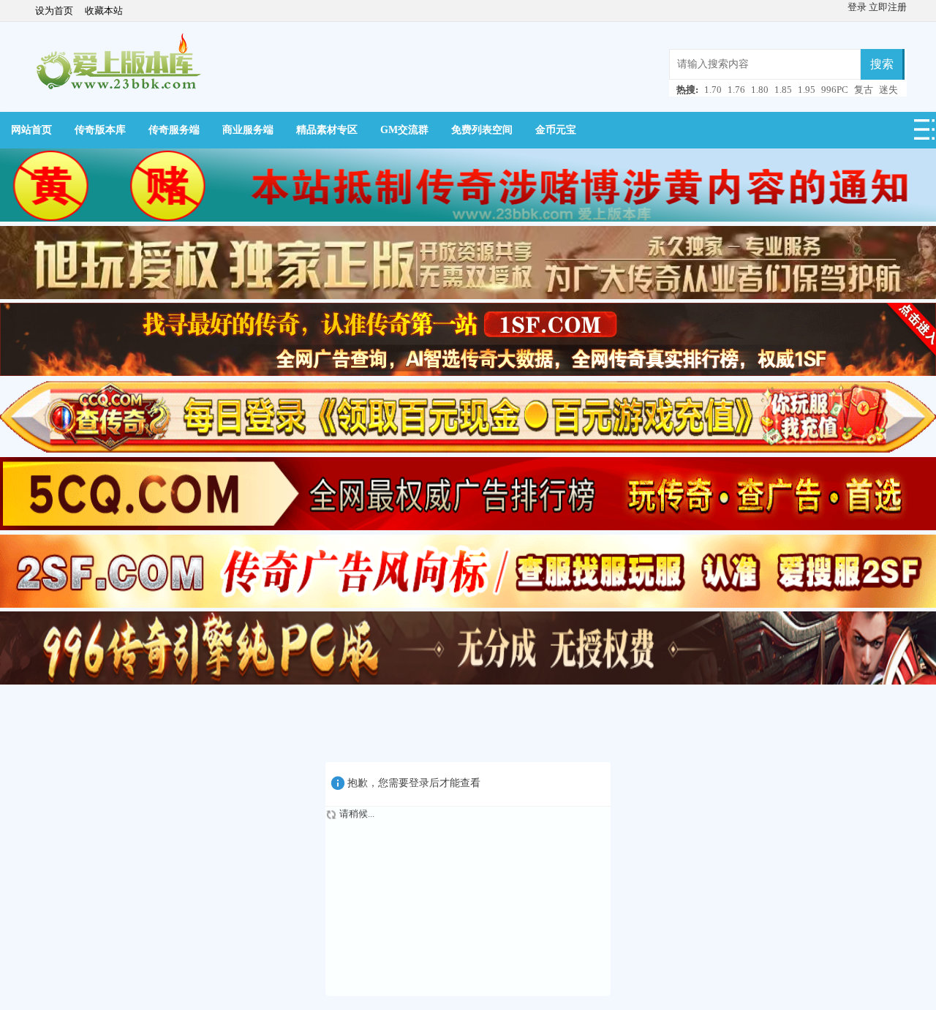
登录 (858, 6)
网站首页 (31, 129)
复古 (863, 89)
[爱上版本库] (118, 61)
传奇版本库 (100, 129)
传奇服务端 (174, 129)
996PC (834, 89)
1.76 (736, 89)
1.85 (783, 89)
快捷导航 (925, 133)
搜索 (882, 64)
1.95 (806, 89)
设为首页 (54, 10)
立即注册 (888, 6)
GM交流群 (404, 129)
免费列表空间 (482, 129)
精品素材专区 (327, 129)
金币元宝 (555, 129)
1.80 (760, 89)
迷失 (888, 89)
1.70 (713, 89)
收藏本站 (104, 10)
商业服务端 (247, 129)
